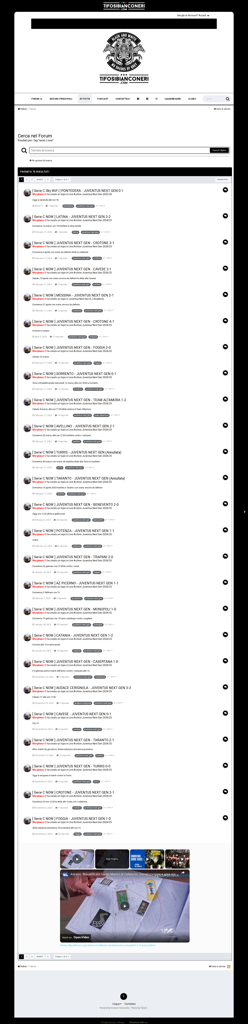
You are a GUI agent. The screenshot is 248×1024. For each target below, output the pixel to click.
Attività (85, 99)
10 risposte (62, 650)
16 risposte (62, 572)
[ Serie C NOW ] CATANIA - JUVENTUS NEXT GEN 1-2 (72, 635)
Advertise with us (138, 1022)
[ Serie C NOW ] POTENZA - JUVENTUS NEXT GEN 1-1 (73, 531)
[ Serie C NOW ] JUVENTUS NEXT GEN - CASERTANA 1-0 (75, 662)
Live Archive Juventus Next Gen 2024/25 (90, 220)
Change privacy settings (112, 1022)
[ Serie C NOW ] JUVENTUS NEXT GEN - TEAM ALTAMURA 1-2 (79, 400)
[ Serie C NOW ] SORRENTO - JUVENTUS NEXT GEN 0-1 (74, 374)
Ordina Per (222, 180)
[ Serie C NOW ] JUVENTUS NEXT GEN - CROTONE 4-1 (73, 321)
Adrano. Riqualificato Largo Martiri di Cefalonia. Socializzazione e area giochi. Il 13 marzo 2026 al (124, 874)
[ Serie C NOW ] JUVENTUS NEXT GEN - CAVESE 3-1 (71, 269)
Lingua (116, 1004)
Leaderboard (173, 99)
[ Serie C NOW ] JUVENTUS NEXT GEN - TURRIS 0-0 (71, 766)
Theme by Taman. (139, 1008)
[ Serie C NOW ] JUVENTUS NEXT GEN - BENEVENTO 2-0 (75, 505)
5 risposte (62, 441)
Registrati (222, 15)
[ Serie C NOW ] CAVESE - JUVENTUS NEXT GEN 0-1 (71, 714)
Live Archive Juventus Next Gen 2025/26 (90, 194)
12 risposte (62, 363)
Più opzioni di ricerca (41, 160)
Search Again (219, 150)
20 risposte (62, 624)
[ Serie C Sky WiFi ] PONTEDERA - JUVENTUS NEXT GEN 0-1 (77, 191)
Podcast (102, 99)
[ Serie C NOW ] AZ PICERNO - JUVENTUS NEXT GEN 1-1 (75, 583)
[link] (65, 875)
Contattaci (123, 99)
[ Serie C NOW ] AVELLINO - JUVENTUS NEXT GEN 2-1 (73, 426)
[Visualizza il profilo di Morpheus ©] (27, 193)
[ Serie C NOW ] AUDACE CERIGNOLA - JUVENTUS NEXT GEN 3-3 (81, 688)
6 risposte (62, 546)
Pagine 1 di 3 (61, 179)
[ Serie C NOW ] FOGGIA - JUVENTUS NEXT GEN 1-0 (71, 819)
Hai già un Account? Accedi (192, 15)
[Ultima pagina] (47, 179)
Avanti (40, 180)
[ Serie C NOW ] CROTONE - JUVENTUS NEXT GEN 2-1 (73, 792)
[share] (183, 873)
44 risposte (61, 520)
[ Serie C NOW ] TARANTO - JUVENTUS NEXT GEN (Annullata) (78, 478)
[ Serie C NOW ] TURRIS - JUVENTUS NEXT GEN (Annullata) (76, 452)
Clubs (192, 99)
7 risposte (64, 703)
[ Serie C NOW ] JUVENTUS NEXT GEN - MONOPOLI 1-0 (74, 609)
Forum (35, 99)
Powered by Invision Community (114, 1008)
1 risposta (53, 206)
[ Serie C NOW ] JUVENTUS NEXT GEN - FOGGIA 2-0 (71, 348)
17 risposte (57, 336)
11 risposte (62, 389)
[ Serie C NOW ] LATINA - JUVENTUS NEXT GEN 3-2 (71, 217)
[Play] (147, 859)
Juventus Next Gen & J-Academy (86, 298)
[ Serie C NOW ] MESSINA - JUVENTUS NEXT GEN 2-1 (73, 295)
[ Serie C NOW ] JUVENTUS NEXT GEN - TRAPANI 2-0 (72, 557)
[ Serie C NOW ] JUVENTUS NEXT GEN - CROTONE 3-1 (73, 243)
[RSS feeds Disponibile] (228, 966)
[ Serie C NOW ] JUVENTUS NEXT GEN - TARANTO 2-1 (73, 740)
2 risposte (61, 598)
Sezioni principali (61, 99)
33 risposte (63, 834)
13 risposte (62, 415)
